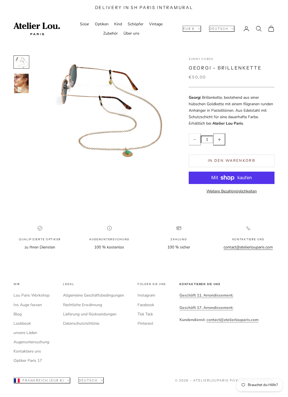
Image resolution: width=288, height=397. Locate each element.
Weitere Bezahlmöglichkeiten (231, 191)
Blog (18, 314)
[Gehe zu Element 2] (21, 83)
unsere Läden (25, 332)
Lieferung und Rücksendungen (89, 314)
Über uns (131, 33)
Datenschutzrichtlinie (81, 323)
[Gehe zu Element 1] (21, 62)
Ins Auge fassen (28, 305)
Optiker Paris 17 (28, 360)
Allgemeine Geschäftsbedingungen (93, 295)
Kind (118, 24)
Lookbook (22, 323)
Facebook (146, 305)
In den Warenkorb (231, 160)
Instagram (146, 295)
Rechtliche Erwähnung (82, 305)
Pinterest (145, 323)
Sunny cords (201, 58)
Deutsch (219, 29)
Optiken (102, 24)
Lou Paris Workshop (32, 295)
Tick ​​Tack (145, 314)
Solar (84, 24)
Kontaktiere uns (27, 351)
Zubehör (110, 33)
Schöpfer (135, 24)
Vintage (156, 24)
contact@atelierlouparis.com (248, 247)
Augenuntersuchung (31, 342)
